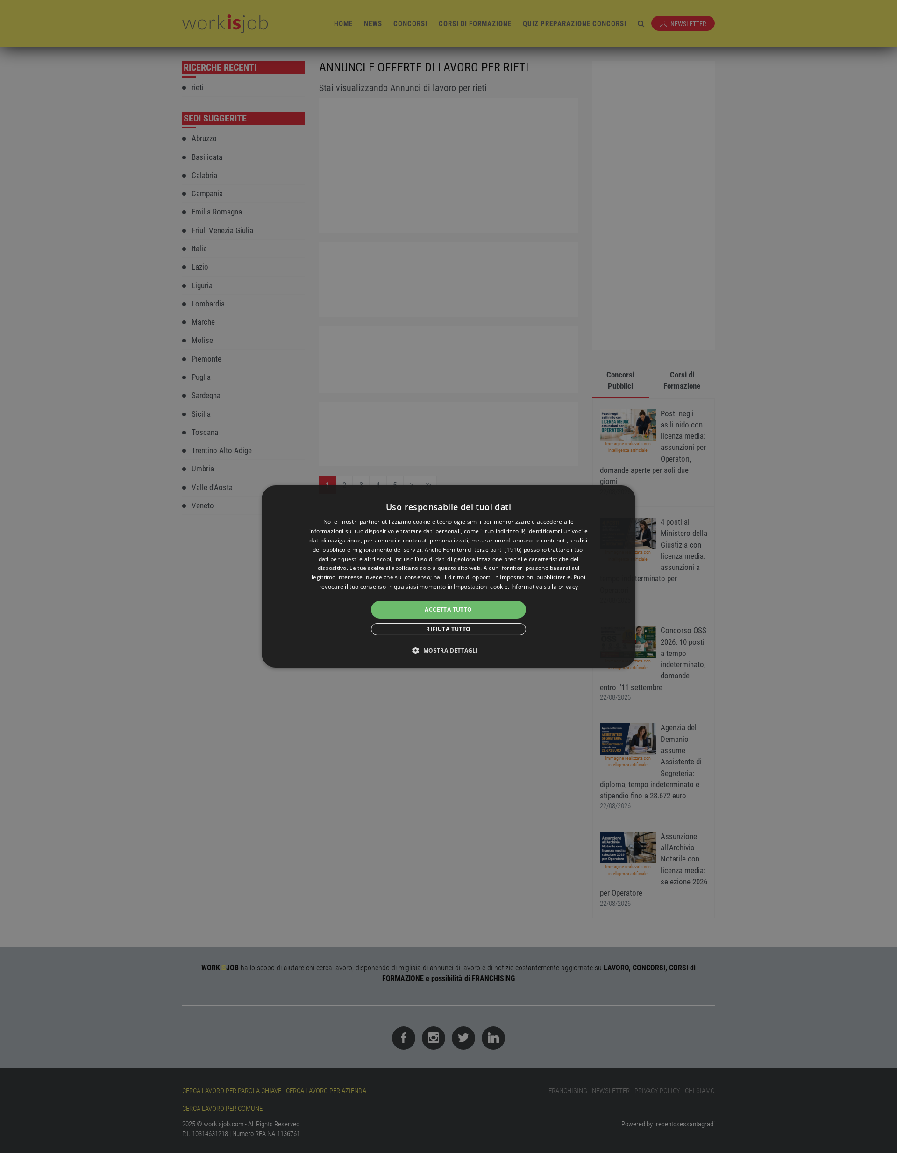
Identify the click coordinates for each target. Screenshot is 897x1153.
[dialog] (448, 576)
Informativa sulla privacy (544, 587)
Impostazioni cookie (481, 587)
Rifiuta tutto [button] (448, 629)
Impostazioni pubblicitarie (535, 577)
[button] (448, 650)
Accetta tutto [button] (448, 609)
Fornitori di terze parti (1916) (482, 550)
